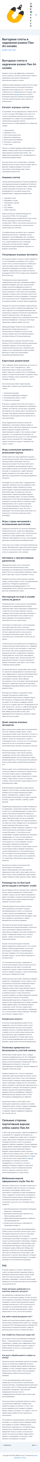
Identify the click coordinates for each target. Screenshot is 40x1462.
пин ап (17, 94)
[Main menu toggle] (36, 15)
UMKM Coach (31, 14)
